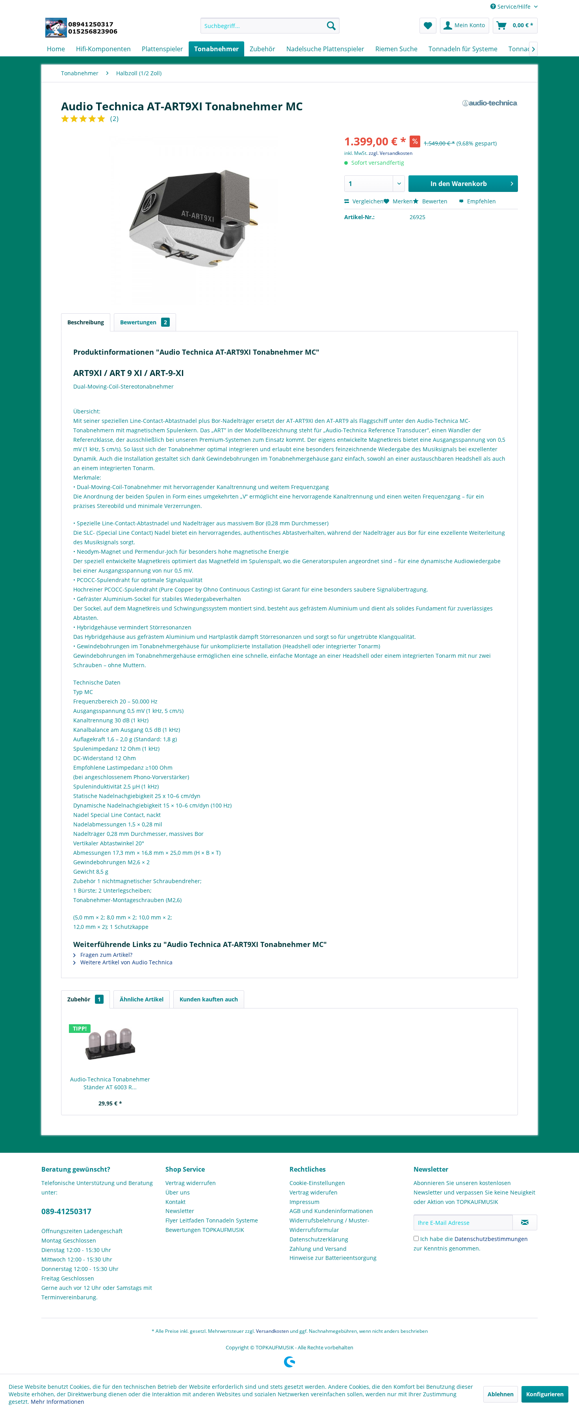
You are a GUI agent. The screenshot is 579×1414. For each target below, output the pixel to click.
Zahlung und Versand (318, 1248)
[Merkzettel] (427, 25)
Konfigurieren (545, 1394)
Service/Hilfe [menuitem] (514, 6)
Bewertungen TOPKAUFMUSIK (204, 1230)
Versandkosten (272, 1331)
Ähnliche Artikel (141, 999)
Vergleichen (367, 201)
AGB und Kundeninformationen (331, 1211)
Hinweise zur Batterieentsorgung (333, 1257)
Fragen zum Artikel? (105, 954)
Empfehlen (481, 201)
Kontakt (175, 1202)
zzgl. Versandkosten (390, 153)
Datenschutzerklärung (319, 1239)
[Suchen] (331, 25)
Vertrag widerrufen (190, 1183)
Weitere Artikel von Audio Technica (126, 962)
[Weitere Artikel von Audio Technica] (490, 114)
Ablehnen (501, 1394)
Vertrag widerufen (314, 1192)
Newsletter (179, 1211)
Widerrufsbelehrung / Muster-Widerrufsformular (329, 1225)
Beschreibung (85, 322)
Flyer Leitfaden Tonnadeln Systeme (211, 1220)
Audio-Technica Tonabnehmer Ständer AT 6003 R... (110, 1083)
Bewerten (435, 201)
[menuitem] (270, 25)
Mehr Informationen (57, 1401)
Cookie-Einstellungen (317, 1183)
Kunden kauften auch (209, 999)
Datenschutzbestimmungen (491, 1239)
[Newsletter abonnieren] (524, 1222)
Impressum (304, 1202)
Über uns (177, 1192)
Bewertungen (143, 322)
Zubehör (84, 999)
